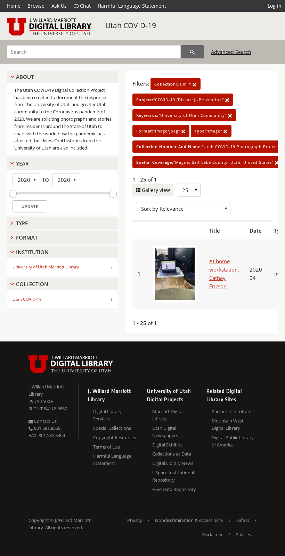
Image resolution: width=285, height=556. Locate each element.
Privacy (134, 520)
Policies (243, 534)
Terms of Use (106, 447)
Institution (32, 252)
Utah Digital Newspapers (165, 431)
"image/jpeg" (158, 131)
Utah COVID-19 (130, 25)
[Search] (192, 51)
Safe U (242, 520)
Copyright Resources (114, 437)
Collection (32, 284)
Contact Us (45, 421)
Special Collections (112, 428)
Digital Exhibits (167, 445)
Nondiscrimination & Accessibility (189, 520)
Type (22, 223)
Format (27, 237)
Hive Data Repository (174, 489)
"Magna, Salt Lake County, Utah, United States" (205, 162)
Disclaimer (212, 534)
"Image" (209, 131)
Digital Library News (172, 463)
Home (14, 5)
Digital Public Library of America (233, 441)
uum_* (173, 84)
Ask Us (59, 5)
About (25, 76)
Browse (35, 5)
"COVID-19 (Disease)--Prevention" (180, 99)
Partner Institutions (232, 411)
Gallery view (155, 190)
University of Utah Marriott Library (46, 267)
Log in (275, 5)
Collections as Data (171, 454)
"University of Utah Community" (182, 115)
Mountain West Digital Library (228, 424)
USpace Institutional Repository (173, 476)
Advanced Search (231, 52)
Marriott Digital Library (168, 415)
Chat (85, 5)
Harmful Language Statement (132, 5)
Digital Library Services (107, 415)
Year (22, 163)
